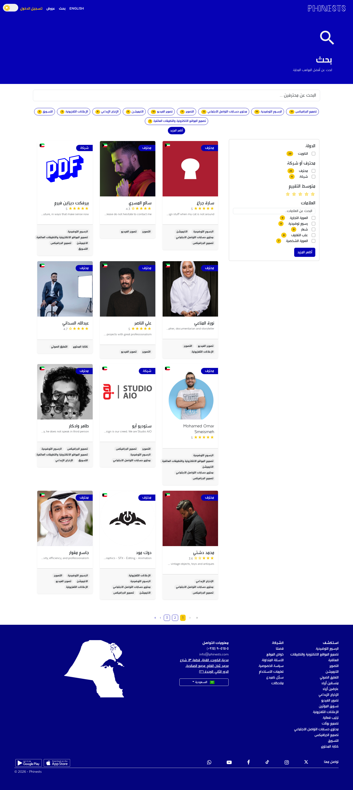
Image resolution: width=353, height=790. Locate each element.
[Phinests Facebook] (248, 763)
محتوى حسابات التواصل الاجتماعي (316, 729)
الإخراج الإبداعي (329, 695)
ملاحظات (277, 683)
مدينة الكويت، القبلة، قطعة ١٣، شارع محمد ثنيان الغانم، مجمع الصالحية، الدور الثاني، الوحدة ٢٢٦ (204, 666)
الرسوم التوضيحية (327, 649)
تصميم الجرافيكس (327, 735)
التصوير (334, 666)
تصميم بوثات (330, 723)
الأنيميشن (332, 672)
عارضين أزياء (331, 689)
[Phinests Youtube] (229, 763)
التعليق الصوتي (329, 677)
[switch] (10, 8)
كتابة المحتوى (330, 747)
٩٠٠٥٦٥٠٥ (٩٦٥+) (218, 649)
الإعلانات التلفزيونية (326, 712)
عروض (50, 9)
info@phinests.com (214, 654)
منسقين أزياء (330, 683)
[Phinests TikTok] (267, 763)
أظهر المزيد (176, 130)
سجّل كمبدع (275, 677)
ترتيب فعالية (331, 718)
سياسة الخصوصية (271, 666)
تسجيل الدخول (31, 9)
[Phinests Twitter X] (306, 763)
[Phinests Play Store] (28, 763)
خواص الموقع (275, 654)
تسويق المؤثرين (329, 706)
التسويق (333, 741)
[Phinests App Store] (57, 763)
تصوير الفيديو (330, 700)
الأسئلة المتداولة (273, 660)
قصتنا (280, 649)
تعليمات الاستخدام (271, 672)
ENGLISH (76, 9)
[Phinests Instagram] (287, 763)
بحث (62, 9)
